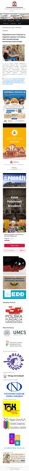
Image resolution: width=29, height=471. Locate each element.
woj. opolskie (5, 84)
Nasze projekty (11, 20)
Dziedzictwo (13, 23)
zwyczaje (10, 84)
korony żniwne (14, 81)
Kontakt (18, 20)
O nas (4, 20)
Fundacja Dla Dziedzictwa (14, 7)
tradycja (23, 82)
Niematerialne (22, 78)
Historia (19, 23)
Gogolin (18, 80)
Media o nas (5, 23)
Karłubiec (22, 80)
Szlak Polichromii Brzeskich (14, 202)
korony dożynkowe (6, 81)
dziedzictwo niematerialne (10, 80)
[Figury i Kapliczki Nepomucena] (14, 458)
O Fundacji (16, 469)
